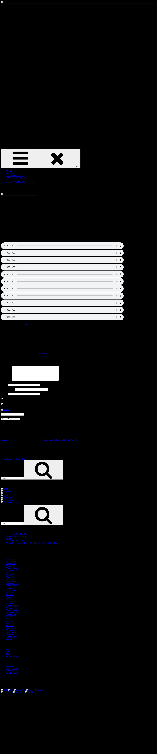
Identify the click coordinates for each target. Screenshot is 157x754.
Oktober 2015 (11, 637)
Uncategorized (43, 353)
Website (4, 394)
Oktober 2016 (11, 610)
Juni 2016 (9, 619)
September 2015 (12, 639)
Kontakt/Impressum (16, 178)
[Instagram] (24, 732)
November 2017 (12, 584)
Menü (77, 167)
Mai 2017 (9, 595)
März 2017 (10, 599)
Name (4, 385)
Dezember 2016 (12, 606)
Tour (8, 654)
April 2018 (10, 577)
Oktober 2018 (11, 568)
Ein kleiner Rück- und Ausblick (18, 541)
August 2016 (11, 615)
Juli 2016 (9, 617)
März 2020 (10, 559)
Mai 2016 (9, 621)
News (8, 651)
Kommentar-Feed (13, 671)
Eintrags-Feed (11, 669)
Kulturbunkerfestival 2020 (16, 536)
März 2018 (10, 579)
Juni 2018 (9, 572)
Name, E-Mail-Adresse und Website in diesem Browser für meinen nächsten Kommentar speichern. (42, 399)
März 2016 (10, 626)
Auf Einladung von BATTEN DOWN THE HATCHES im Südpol (32, 543)
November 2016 (12, 608)
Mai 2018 (9, 575)
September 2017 (12, 588)
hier (26, 324)
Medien (9, 649)
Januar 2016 (10, 630)
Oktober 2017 (11, 586)
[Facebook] (24, 713)
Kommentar (6, 381)
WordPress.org (11, 673)
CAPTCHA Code (31, 414)
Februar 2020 (11, 561)
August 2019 (11, 564)
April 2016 (10, 623)
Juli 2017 (9, 592)
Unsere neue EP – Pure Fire (16, 534)
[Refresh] (5, 410)
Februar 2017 (11, 601)
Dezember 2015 (12, 632)
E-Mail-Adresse (8, 389)
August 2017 (11, 590)
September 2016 (12, 612)
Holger (8, 539)
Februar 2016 (11, 628)
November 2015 (12, 634)
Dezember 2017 (12, 581)
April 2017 (10, 597)
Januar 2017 (10, 603)
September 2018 (12, 570)
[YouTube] (24, 751)
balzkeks (33, 182)
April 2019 (10, 566)
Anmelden (10, 666)
